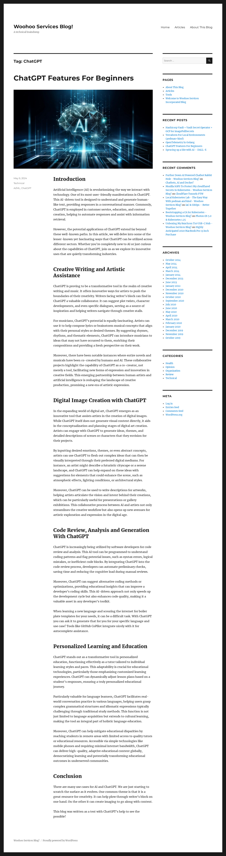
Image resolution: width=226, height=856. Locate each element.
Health (169, 363)
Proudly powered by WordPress (60, 840)
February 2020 (174, 323)
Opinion (170, 367)
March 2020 (172, 319)
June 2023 (171, 282)
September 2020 (175, 300)
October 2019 (173, 337)
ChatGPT (26, 188)
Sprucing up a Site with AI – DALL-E (186, 149)
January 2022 (173, 286)
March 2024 (172, 271)
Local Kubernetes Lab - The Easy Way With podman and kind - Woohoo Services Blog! (186, 201)
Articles (180, 27)
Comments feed (174, 411)
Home (165, 27)
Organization (173, 370)
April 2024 (171, 267)
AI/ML (17, 188)
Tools (169, 94)
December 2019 (174, 330)
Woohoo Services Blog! (43, 26)
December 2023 (174, 278)
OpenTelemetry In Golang (180, 142)
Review (170, 374)
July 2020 (171, 304)
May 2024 (171, 263)
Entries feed (172, 407)
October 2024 (173, 260)
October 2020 (173, 297)
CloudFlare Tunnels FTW (189, 193)
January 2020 (173, 326)
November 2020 (174, 293)
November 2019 (174, 334)
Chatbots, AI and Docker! (180, 182)
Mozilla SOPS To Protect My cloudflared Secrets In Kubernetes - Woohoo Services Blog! (189, 190)
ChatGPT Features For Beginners (74, 78)
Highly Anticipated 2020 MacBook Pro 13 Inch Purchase (187, 231)
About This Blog (201, 27)
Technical (19, 183)
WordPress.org (174, 414)
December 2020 (174, 289)
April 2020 (171, 315)
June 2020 (171, 308)
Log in (169, 403)
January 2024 (173, 274)
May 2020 (171, 311)
